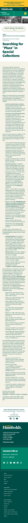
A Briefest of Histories (17, 285)
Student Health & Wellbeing (10, 511)
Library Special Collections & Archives (14, 36)
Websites (24, 394)
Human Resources (7, 493)
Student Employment (8, 491)
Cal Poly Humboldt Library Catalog (14, 104)
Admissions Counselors (10, 454)
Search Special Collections (14, 28)
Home (4, 34)
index (15, 176)
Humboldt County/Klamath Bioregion (15, 113)
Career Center (7, 495)
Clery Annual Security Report (11, 513)
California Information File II (16, 247)
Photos (12, 394)
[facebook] (11, 419)
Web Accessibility (8, 475)
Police (5, 507)
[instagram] (14, 419)
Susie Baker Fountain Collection (13, 150)
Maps (18, 394)
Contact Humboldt (8, 457)
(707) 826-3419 (14, 414)
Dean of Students (8, 501)
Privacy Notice (7, 477)
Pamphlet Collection (10, 164)
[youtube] (17, 419)
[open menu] (25, 9)
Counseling (6, 503)
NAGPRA (5, 483)
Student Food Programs (9, 509)
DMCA (5, 479)
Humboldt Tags (20, 170)
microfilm (9, 156)
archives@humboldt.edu (14, 416)
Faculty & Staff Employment (10, 489)
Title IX (6, 481)
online (16, 165)
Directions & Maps (8, 442)
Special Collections (6, 13)
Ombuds (5, 516)
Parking (5, 505)
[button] (20, 9)
